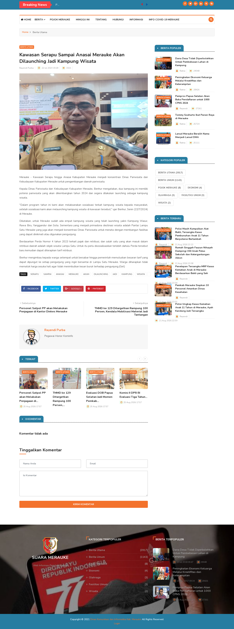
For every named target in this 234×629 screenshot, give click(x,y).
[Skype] (211, 3)
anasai (60, 274)
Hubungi (118, 19)
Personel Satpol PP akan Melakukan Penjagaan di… (32, 397)
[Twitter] (190, 3)
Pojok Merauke (60, 19)
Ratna (182, 70)
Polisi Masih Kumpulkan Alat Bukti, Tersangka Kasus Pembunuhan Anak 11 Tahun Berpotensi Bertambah (191, 234)
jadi (115, 274)
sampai (47, 274)
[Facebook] (185, 3)
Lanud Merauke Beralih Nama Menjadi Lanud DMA (192, 135)
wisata (141, 274)
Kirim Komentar (83, 504)
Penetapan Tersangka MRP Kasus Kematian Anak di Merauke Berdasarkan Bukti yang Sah (194, 270)
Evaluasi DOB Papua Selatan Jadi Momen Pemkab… (99, 397)
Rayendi (184, 108)
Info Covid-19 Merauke (164, 19)
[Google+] (195, 3)
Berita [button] (39, 19)
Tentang (101, 19)
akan (86, 274)
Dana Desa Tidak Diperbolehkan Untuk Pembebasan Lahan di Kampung (194, 62)
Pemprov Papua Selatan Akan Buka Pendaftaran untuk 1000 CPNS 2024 (192, 99)
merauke (74, 274)
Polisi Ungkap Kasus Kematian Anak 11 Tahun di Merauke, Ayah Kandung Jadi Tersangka (194, 307)
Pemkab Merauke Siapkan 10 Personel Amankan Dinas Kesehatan (95, 5)
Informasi (136, 19)
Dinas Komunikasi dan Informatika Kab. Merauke (115, 619)
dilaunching (101, 274)
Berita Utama (26, 47)
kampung (127, 274)
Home (27, 19)
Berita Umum (163, 79)
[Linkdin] (201, 3)
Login (117, 623)
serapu (34, 274)
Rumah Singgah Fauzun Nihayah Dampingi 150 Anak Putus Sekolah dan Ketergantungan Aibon (194, 252)
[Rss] (206, 3)
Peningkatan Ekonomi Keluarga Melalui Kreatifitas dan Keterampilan (193, 81)
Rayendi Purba (26, 68)
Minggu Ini (83, 19)
